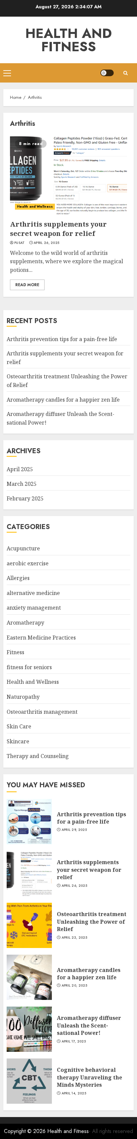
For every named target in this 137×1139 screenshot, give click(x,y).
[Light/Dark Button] (107, 73)
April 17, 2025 (74, 1041)
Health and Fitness (68, 40)
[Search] (125, 73)
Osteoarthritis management (42, 711)
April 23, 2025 (74, 937)
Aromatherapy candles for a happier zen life (63, 399)
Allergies (18, 578)
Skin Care (19, 726)
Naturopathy (23, 696)
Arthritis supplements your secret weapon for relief (58, 229)
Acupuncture (23, 548)
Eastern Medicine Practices (41, 637)
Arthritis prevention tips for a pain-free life (62, 339)
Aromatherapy (25, 622)
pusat (19, 243)
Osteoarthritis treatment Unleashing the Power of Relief (91, 921)
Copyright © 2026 (25, 1131)
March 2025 (22, 483)
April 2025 (20, 469)
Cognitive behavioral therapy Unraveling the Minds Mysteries (89, 1077)
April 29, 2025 (74, 830)
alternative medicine (33, 593)
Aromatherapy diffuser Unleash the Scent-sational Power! (89, 1025)
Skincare (18, 741)
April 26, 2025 (46, 243)
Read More (27, 285)
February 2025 (25, 498)
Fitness (15, 652)
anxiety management (34, 607)
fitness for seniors (29, 667)
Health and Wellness (35, 206)
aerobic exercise (28, 563)
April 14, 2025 (74, 1093)
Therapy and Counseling (38, 756)
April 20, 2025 (74, 985)
